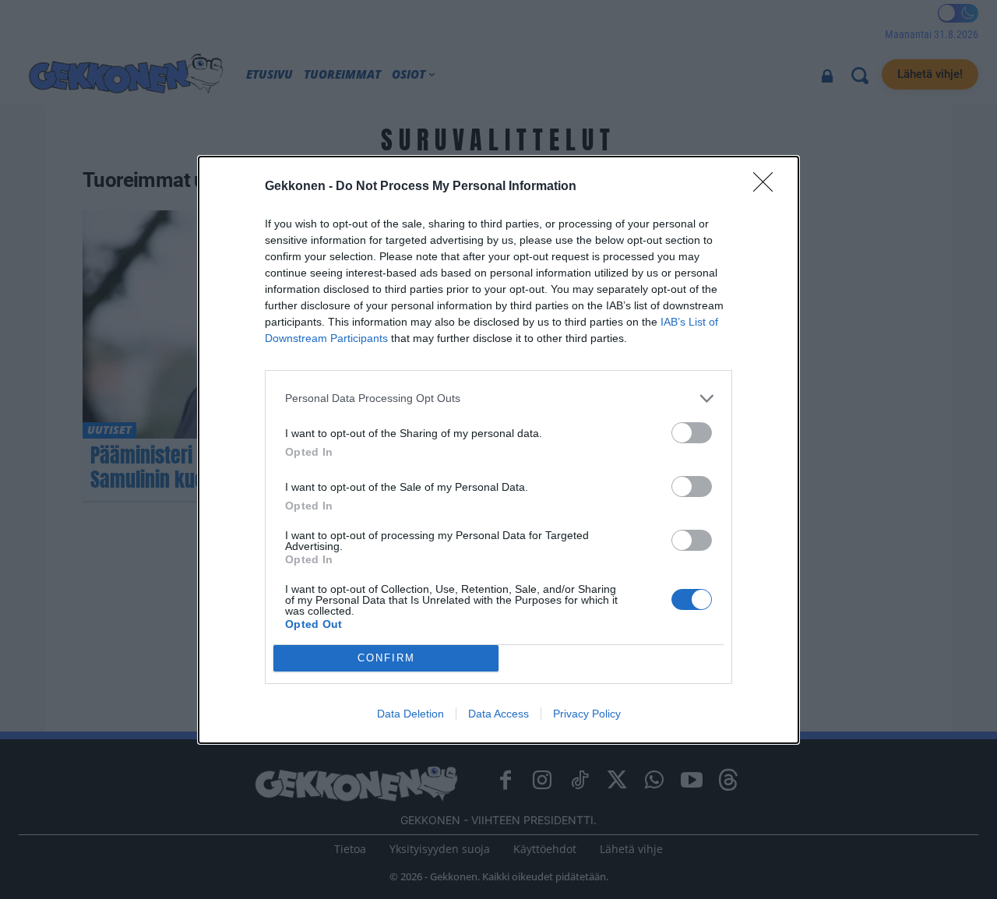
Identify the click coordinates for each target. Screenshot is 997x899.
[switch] (691, 432)
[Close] (768, 187)
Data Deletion (410, 713)
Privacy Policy (587, 713)
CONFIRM (386, 658)
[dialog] (498, 450)
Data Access (498, 713)
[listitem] (498, 398)
